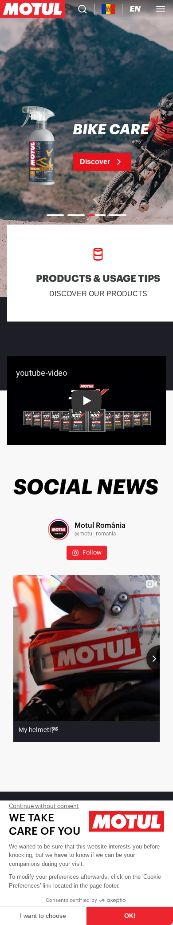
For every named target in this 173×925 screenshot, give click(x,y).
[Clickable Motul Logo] (32, 9)
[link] (86, 146)
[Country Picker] (108, 9)
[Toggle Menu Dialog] (160, 9)
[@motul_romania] (58, 530)
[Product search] (82, 8)
